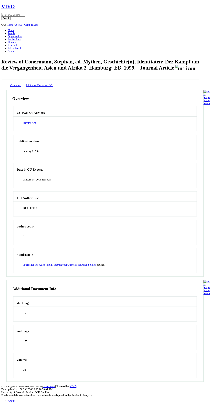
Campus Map (31, 24)
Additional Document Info (39, 85)
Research (12, 45)
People (11, 33)
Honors (12, 42)
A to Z (18, 24)
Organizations (15, 36)
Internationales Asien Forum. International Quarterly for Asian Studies (59, 264)
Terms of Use (49, 386)
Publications (14, 39)
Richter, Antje (30, 122)
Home (10, 24)
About (11, 51)
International (14, 48)
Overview (15, 85)
